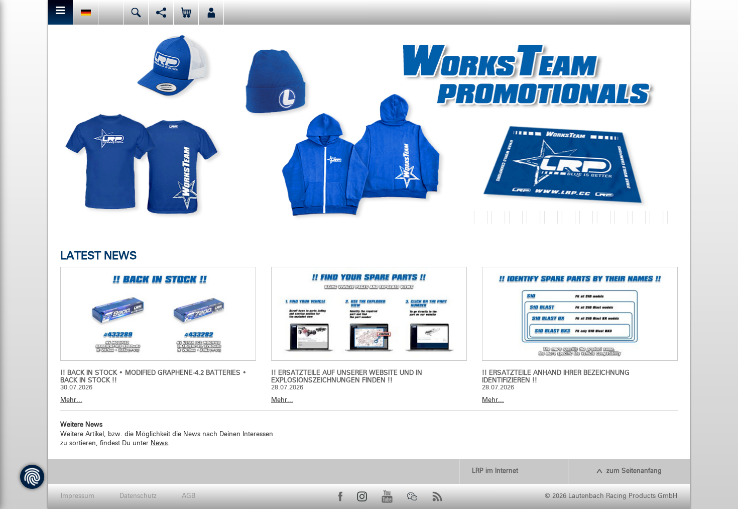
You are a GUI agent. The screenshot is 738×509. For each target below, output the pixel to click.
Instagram (361, 496)
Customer (211, 12)
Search (136, 12)
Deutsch (85, 12)
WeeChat (412, 496)
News (159, 443)
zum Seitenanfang (634, 471)
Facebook (340, 496)
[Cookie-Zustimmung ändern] (32, 477)
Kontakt (110, 12)
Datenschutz (138, 496)
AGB (188, 496)
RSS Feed (437, 496)
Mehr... (71, 400)
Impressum (77, 496)
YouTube (387, 496)
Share (161, 12)
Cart (186, 12)
